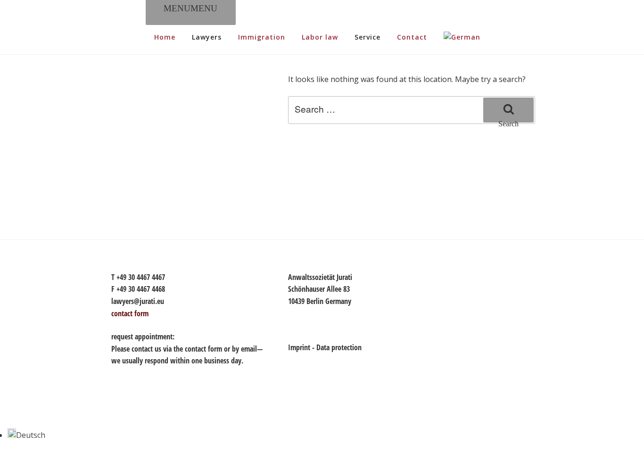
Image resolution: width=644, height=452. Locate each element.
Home (164, 37)
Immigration (261, 37)
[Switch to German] (461, 37)
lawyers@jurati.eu (137, 301)
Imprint (299, 347)
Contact (412, 37)
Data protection (339, 347)
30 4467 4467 (146, 277)
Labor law (320, 37)
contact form (203, 349)
